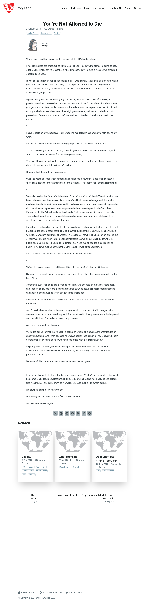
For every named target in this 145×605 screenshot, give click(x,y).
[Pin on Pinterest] (67, 413)
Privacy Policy (28, 592)
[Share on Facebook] (72, 413)
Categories (99, 8)
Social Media (75, 592)
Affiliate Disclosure (52, 592)
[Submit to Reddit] (61, 413)
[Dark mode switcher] (140, 8)
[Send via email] (78, 413)
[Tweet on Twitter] (55, 413)
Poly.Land (23, 8)
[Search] (135, 8)
